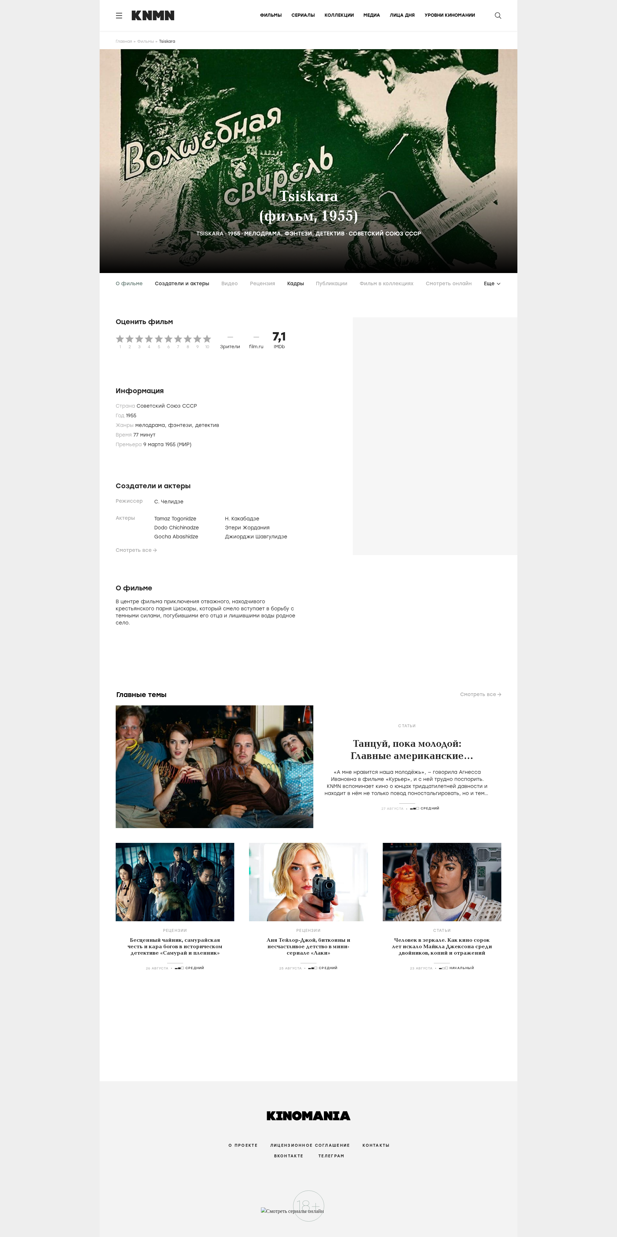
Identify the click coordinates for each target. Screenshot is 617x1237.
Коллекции (339, 15)
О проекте (243, 1145)
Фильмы (271, 15)
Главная (124, 41)
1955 (234, 233)
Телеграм (331, 1156)
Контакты (376, 1145)
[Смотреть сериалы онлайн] (308, 1214)
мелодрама (262, 233)
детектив (330, 233)
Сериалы (303, 15)
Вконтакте (289, 1156)
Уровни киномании (450, 15)
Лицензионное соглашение (310, 1145)
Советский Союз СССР (385, 233)
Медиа (371, 15)
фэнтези (298, 233)
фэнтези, (181, 425)
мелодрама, (151, 425)
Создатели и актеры (182, 284)
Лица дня (402, 15)
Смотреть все (134, 550)
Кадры (295, 284)
